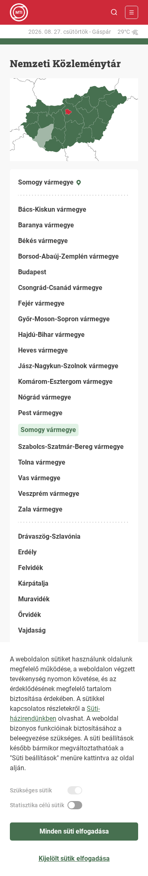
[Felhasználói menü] (131, 12)
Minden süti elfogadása (74, 831)
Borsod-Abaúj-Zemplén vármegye (68, 256)
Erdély (27, 552)
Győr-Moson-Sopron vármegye (64, 319)
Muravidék (34, 599)
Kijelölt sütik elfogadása (74, 858)
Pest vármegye (40, 413)
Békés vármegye (43, 241)
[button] (114, 12)
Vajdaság (32, 630)
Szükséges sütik (31, 790)
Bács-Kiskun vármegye (52, 209)
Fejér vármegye (41, 303)
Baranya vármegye (46, 225)
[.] (19, 12)
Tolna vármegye (41, 462)
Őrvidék (29, 615)
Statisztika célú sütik (37, 805)
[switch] (74, 790)
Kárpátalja (33, 583)
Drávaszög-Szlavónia (49, 536)
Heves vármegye (43, 350)
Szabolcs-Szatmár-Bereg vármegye (71, 447)
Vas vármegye (39, 478)
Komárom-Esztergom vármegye (65, 381)
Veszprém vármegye (48, 494)
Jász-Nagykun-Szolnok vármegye (68, 366)
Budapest (32, 272)
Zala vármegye (40, 509)
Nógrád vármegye (44, 397)
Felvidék (30, 568)
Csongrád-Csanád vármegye (60, 288)
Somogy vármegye (48, 430)
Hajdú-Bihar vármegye (51, 335)
